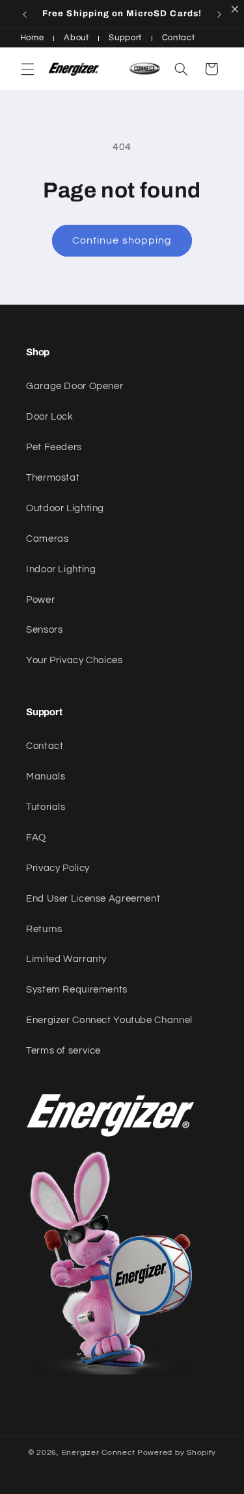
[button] (27, 69)
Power (40, 600)
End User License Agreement (93, 899)
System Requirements (77, 989)
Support (125, 38)
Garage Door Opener (74, 386)
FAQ (36, 837)
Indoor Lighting (61, 569)
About (76, 38)
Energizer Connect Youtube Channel (109, 1020)
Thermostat (52, 478)
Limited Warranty (66, 959)
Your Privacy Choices (74, 660)
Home (32, 38)
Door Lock (50, 417)
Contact (178, 38)
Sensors (44, 630)
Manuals (45, 776)
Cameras (47, 539)
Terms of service (63, 1051)
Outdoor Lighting (65, 508)
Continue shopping (122, 240)
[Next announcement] (219, 14)
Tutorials (46, 807)
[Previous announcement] (24, 14)
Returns (44, 929)
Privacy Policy (58, 868)
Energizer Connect (99, 1452)
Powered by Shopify (176, 1452)
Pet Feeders (54, 447)
